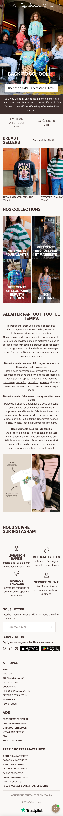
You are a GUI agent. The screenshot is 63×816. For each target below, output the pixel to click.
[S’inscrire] (50, 627)
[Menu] (4, 5)
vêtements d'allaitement (35, 411)
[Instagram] (5, 648)
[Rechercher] (14, 5)
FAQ (5, 736)
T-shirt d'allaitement (15, 756)
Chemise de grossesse (15, 777)
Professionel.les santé (16, 691)
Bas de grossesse (13, 773)
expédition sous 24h (17, 566)
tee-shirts (21, 382)
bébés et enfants (14, 440)
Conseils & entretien (14, 723)
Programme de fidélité (15, 719)
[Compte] (51, 5)
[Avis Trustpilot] (31, 810)
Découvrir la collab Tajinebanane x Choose (31, 87)
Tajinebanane (35, 802)
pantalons (33, 382)
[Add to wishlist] (36, 151)
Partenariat (10, 699)
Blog (5, 669)
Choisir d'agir (10, 686)
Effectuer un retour (15, 727)
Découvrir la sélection (44, 140)
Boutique (8, 673)
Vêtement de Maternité (16, 768)
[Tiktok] (11, 648)
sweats (17, 422)
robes (26, 422)
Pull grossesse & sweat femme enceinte (25, 786)
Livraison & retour (13, 732)
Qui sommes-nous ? (13, 678)
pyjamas (36, 422)
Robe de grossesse (13, 781)
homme (48, 440)
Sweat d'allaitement (15, 760)
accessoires (34, 444)
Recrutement (10, 704)
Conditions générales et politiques (31, 795)
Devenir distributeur (15, 695)
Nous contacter (12, 740)
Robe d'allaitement (14, 764)
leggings (44, 382)
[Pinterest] (16, 648)
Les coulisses (10, 682)
